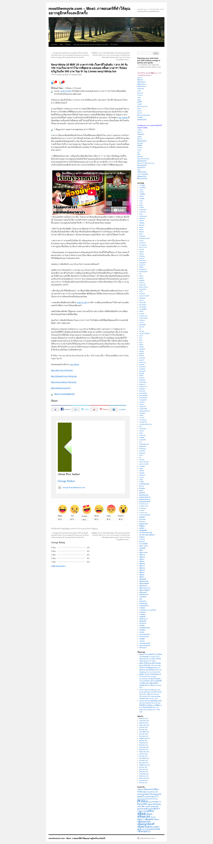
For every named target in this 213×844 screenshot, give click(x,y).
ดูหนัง (141, 490)
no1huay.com (143, 316)
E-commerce (143, 245)
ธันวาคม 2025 (143, 736)
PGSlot (141, 355)
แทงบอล (142, 641)
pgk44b (141, 353)
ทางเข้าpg (142, 508)
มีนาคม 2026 (143, 729)
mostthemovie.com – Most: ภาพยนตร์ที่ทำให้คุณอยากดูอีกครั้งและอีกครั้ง (89, 10)
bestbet (141, 227)
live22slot (142, 294)
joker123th (142, 285)
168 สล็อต (142, 187)
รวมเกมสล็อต (143, 544)
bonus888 (142, 236)
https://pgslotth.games (143, 115)
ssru (140, 442)
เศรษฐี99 (142, 639)
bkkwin (141, 232)
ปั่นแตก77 (142, 521)
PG (140, 329)
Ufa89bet (142, 466)
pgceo (141, 342)
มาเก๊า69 (142, 539)
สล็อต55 (141, 559)
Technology (142, 448)
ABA (140, 214)
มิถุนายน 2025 (143, 749)
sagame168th (143, 409)
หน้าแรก (54, 44)
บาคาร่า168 (66, 91)
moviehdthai (142, 309)
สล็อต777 (142, 566)
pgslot (139, 91)
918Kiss (141, 207)
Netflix (141, 311)
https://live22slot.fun (143, 159)
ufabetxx (141, 471)
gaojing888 (142, 263)
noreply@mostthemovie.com (74, 487)
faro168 (141, 249)
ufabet (141, 468)
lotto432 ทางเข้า (144, 296)
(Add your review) (58, 565)
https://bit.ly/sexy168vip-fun (62, 370)
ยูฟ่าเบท (142, 541)
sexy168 (141, 417)
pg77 (138, 152)
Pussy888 (142, 391)
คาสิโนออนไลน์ (144, 484)
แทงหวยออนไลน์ (144, 645)
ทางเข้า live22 (143, 504)
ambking (141, 223)
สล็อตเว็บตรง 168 (144, 588)
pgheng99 (142, 349)
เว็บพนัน (142, 625)
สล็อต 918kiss (143, 552)
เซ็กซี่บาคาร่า (143, 619)
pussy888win (143, 398)
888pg (141, 205)
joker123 (139, 77)
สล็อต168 (140, 80)
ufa (140, 457)
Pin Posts (114, 44)
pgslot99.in (142, 367)
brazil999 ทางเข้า (144, 238)
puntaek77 (142, 389)
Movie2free (142, 305)
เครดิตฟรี (142, 617)
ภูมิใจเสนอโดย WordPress (148, 838)
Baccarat (141, 225)
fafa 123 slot (143, 247)
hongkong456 (143, 271)
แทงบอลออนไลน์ (144, 643)
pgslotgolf (142, 371)
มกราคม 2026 (143, 734)
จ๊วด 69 (141, 486)
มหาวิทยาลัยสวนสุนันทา (147, 535)
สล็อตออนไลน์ (141, 172)
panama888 (142, 325)
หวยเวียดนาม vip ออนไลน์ (147, 610)
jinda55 (141, 278)
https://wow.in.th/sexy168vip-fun (63, 382)
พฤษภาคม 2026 (144, 725)
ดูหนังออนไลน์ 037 (145, 497)
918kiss (139, 130)
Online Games (143, 318)
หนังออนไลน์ (143, 603)
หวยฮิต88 (142, 608)
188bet (141, 196)
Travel (141, 455)
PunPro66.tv (143, 382)
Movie (141, 300)
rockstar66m (143, 400)
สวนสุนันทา (143, 597)
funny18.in (142, 260)
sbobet (141, 415)
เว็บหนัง (141, 632)
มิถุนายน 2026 (143, 723)
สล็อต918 (142, 570)
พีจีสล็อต (142, 526)
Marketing (142, 298)
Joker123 (142, 282)
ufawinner (142, 475)
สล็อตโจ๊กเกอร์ (143, 594)
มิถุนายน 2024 (143, 776)
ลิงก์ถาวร (95, 528)
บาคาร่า (84, 528)
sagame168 (142, 406)
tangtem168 (142, 446)
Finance (141, 251)
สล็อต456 (142, 557)
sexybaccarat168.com (145, 424)
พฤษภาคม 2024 (144, 778)
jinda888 (141, 280)
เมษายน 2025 (143, 754)
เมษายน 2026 (143, 727)
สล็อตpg (141, 575)
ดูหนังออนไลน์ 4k (144, 499)
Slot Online (142, 428)
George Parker (77, 74)
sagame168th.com (144, 411)
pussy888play (143, 395)
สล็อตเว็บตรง (141, 82)
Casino (141, 240)
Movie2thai (142, 307)
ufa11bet (141, 459)
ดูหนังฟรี (142, 493)
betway (141, 229)
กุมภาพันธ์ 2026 (144, 732)
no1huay (141, 313)
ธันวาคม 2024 (143, 763)
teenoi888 (142, 451)
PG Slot (141, 331)
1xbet (140, 201)
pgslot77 (141, 360)
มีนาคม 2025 (143, 756)
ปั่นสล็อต (142, 517)
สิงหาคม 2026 (143, 718)
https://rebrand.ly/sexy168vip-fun (64, 376)
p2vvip (141, 322)
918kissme (142, 212)
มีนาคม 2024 (143, 783)
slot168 (141, 431)
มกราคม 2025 (143, 760)
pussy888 (140, 93)
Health (141, 267)
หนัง (140, 599)
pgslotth (141, 373)
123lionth (142, 185)
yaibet (141, 479)
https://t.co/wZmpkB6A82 (64, 393)
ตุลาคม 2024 (143, 767)
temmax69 (142, 453)
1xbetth (139, 104)
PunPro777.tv (143, 386)
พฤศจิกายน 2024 (144, 765)
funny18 (141, 258)
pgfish (141, 344)
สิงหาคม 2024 (143, 771)
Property (141, 378)
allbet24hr (142, 218)
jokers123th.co (143, 287)
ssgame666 (142, 440)
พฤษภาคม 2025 (144, 752)
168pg (141, 190)
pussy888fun (143, 393)
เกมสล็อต (142, 614)
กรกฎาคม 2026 (144, 721)
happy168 (142, 265)
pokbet (141, 375)
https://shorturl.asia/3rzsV (61, 388)
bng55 (141, 234)
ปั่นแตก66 (142, 519)
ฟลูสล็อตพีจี (143, 530)
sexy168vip (123, 117)
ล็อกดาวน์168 (143, 546)
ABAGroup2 (143, 216)
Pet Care (141, 327)
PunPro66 (142, 380)
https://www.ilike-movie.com (145, 163)
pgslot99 (141, 364)
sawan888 (142, 413)
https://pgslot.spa (142, 106)
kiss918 (139, 113)
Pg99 (140, 340)
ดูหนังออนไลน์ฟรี (144, 502)
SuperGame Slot (144, 444)
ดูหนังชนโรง (141, 167)
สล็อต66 (141, 561)
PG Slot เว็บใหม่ (144, 333)
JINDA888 (140, 88)
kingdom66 (142, 289)
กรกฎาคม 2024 (144, 774)
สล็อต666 (142, 563)
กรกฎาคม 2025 (144, 747)
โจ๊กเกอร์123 (143, 648)
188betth (139, 117)
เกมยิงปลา (142, 612)
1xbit (140, 203)
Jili (140, 274)
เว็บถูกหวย (142, 623)
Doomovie (142, 243)
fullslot (141, 254)
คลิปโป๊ (139, 102)
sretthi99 (141, 437)
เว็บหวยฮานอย (144, 636)
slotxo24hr (142, 435)
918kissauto (142, 209)
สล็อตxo (141, 577)
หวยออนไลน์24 (144, 606)
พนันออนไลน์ (143, 524)
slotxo (139, 97)
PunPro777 (142, 384)
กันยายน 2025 (143, 743)
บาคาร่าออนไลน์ (142, 174)
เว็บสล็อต (142, 630)
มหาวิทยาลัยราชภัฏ (145, 532)
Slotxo (141, 433)
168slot (141, 192)
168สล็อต (142, 194)
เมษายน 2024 (143, 780)
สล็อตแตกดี (143, 592)
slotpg (139, 100)
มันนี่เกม (142, 537)
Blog (61, 44)
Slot (140, 426)
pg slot (139, 111)
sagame (139, 136)
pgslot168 (142, 358)
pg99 (138, 154)
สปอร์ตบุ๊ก (142, 548)
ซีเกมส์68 (142, 488)
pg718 (141, 336)
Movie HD (142, 302)
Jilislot (141, 276)
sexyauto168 (143, 422)
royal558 (141, 402)
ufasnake (141, 473)
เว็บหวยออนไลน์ (144, 634)
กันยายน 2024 (143, 769)
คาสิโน (141, 482)
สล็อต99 (141, 572)
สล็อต (141, 550)
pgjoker (141, 351)
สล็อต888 (142, 568)
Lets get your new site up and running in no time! (90, 44)
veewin (141, 477)
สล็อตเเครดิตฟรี (144, 590)
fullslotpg (140, 156)
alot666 (141, 221)
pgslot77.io (142, 362)
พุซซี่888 (139, 145)
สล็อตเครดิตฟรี (144, 583)
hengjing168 (143, 269)
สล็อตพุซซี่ (142, 579)
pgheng (141, 347)
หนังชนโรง (140, 134)
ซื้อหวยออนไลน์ (142, 178)
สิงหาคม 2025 (143, 745)
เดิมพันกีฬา (142, 621)
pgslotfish (142, 369)
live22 (141, 291)
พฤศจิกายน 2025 (144, 738)
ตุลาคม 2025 (143, 740)
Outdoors (142, 320)
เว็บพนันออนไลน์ (144, 628)
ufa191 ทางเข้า (144, 462)
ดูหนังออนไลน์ (141, 119)
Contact (68, 44)
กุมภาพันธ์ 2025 (144, 758)
